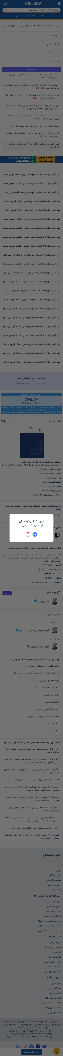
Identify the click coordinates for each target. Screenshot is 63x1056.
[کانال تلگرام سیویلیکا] (34, 534)
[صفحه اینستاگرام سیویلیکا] (28, 534)
